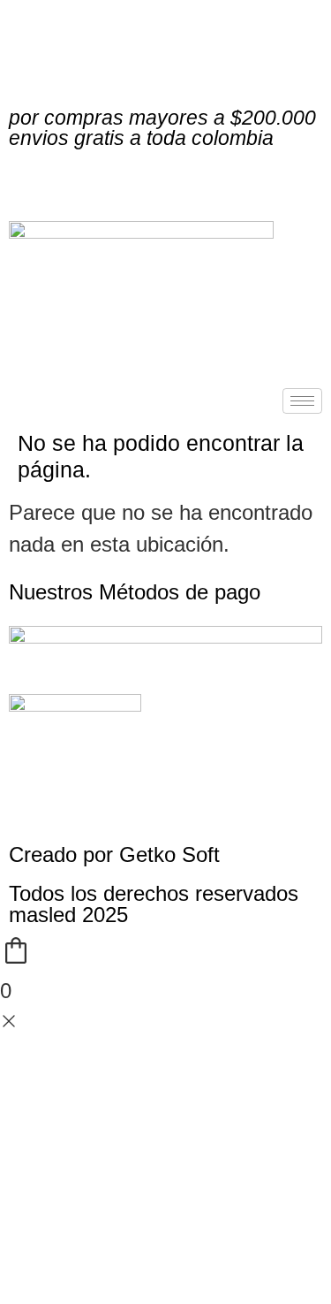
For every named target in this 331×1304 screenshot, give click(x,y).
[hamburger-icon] (302, 401)
